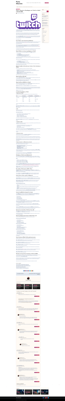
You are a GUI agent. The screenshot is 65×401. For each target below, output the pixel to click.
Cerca (43, 9)
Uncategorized (43, 40)
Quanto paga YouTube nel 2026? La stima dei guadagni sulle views (20, 286)
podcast (39, 46)
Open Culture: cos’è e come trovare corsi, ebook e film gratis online (45, 25)
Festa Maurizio (18, 397)
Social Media (43, 36)
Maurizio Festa (29, 280)
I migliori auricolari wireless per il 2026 (45, 18)
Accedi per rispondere (37, 311)
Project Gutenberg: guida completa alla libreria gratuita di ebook (45, 20)
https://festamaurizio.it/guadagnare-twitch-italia (26, 302)
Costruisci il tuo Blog (44, 32)
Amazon (25, 42)
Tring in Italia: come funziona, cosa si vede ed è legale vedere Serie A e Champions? (45, 16)
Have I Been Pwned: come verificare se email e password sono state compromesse (45, 23)
